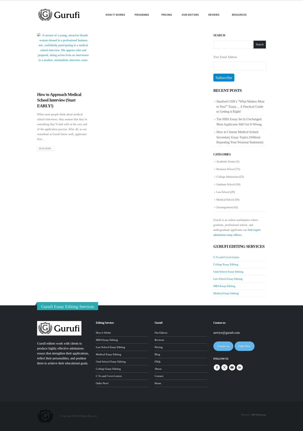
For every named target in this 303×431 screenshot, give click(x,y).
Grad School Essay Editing (228, 271)
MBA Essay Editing (224, 286)
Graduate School (225, 184)
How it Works (103, 332)
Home (158, 383)
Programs (142, 15)
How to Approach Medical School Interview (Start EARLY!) (59, 100)
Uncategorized (224, 207)
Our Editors (190, 15)
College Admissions (227, 176)
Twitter (224, 367)
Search (219, 35)
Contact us (223, 346)
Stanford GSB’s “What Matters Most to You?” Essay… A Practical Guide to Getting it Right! (240, 106)
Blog (157, 354)
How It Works (115, 15)
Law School (223, 192)
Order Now (244, 346)
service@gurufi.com (226, 332)
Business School (225, 169)
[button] (260, 15)
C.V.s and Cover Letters (226, 257)
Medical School (225, 199)
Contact (159, 376)
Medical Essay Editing (226, 293)
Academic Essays (226, 161)
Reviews (213, 15)
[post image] (63, 59)
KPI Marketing (259, 414)
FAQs (158, 361)
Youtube (232, 367)
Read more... (46, 148)
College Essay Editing (225, 264)
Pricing (166, 15)
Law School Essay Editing (228, 278)
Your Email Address (225, 57)
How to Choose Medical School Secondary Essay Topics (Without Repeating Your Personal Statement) (240, 137)
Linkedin (240, 367)
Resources (239, 15)
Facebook (217, 367)
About (158, 368)
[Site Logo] (59, 15)
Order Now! (102, 383)
